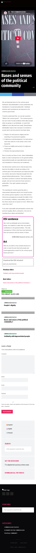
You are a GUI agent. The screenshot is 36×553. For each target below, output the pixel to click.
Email (2, 385)
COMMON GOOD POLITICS (8, 71)
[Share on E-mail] (30, 94)
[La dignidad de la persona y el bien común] (6, 2)
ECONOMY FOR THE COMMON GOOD (14, 530)
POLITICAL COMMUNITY (10, 533)
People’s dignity (10, 305)
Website (3, 393)
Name (3, 376)
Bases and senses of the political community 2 (16, 282)
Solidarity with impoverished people (13, 273)
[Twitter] (6, 94)
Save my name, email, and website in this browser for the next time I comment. (17, 405)
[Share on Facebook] (18, 94)
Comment (3, 354)
